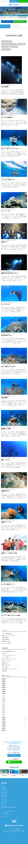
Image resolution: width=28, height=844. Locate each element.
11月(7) (3, 697)
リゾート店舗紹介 (4, 812)
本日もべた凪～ (5, 666)
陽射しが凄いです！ (6, 665)
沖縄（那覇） (4, 782)
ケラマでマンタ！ (5, 304)
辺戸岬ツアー (4, 242)
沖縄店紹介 (3, 786)
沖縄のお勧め (15, 26)
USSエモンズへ (5, 653)
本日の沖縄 (5, 46)
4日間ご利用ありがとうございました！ (10, 668)
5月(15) (3, 708)
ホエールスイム (6, 49)
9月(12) (3, 701)
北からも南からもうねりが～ (8, 366)
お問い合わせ (14, 1)
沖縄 (14, 85)
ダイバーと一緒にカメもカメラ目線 (10, 615)
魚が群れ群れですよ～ (7, 335)
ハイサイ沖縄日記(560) (7, 633)
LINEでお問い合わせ (23, 1)
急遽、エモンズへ (5, 459)
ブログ (5, 26)
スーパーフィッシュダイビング (8, 807)
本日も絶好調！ (5, 86)
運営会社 (17, 828)
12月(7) (3, 695)
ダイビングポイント (5, 790)
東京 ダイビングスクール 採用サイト (23, 775)
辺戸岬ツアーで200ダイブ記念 (9, 553)
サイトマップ (11, 828)
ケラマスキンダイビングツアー (8, 655)
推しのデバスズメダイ (6, 661)
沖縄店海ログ (14, 46)
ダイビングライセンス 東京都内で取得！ (4, 775)
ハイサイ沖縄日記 (6, 41)
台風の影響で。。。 (6, 397)
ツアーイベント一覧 (5, 814)
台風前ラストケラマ (6, 522)
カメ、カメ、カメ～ (6, 210)
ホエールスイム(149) (6, 643)
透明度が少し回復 (5, 428)
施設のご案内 (21, 44)
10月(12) (4, 699)
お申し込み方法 (4, 796)
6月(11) (3, 706)
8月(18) (3, 703)
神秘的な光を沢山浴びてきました (10, 273)
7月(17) (3, 704)
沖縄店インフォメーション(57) (8, 635)
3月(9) (3, 712)
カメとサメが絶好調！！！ (8, 117)
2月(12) (3, 714)
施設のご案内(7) (5, 637)
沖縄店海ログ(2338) (6, 641)
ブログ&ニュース (12, 17)
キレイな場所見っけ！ (6, 657)
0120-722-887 (4, 1)
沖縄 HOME (3, 17)
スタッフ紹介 (3, 788)
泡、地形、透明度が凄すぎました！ (9, 651)
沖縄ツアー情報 (4, 792)
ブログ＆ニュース (4, 816)
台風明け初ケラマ (5, 491)
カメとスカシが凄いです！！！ (9, 179)
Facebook (8, 21)
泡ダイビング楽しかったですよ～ (9, 659)
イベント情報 (3, 799)
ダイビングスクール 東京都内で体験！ (14, 775)
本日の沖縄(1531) (5, 639)
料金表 (2, 797)
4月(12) (3, 710)
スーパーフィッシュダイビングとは (8, 811)
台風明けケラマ (5, 663)
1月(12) (3, 715)
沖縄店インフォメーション (8, 44)
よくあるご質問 (4, 801)
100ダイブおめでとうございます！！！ (11, 148)
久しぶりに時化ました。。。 (8, 584)
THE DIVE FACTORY (14, 767)
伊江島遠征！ (4, 670)
